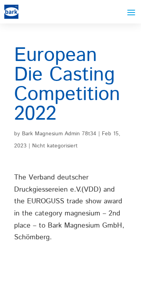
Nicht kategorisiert (55, 146)
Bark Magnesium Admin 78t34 (59, 134)
